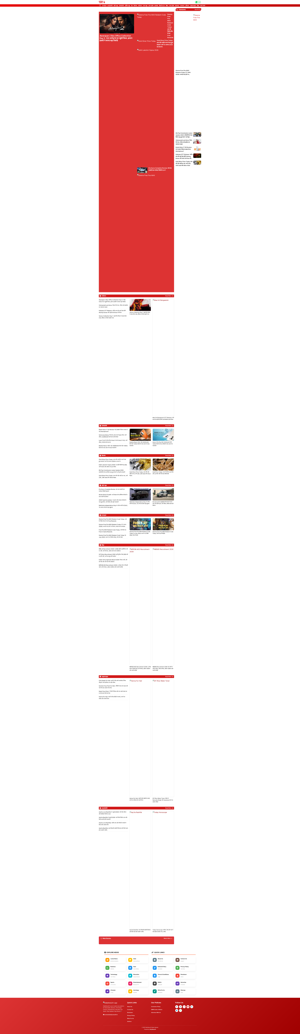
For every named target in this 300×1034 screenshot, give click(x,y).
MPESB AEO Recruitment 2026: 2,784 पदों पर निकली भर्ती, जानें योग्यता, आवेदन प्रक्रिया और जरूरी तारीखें (140, 668)
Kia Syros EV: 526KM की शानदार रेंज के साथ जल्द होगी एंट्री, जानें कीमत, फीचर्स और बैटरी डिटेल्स (163, 503)
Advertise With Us (156, 1012)
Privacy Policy (131, 1015)
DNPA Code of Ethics (156, 1009)
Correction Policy (155, 1006)
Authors (129, 1021)
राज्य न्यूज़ (145, 5)
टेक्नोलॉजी (121, 5)
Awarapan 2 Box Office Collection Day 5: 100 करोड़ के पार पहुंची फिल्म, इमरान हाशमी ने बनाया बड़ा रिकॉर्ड (116, 38)
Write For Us (130, 1018)
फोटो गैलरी (202, 5)
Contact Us (130, 1009)
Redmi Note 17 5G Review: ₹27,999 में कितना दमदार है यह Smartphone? (184, 149)
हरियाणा (187, 5)
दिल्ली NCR (162, 5)
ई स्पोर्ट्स (104, 5)
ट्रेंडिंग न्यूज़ (127, 5)
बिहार (167, 5)
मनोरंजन (140, 5)
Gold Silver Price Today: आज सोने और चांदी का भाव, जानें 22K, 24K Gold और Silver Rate (140, 473)
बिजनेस (135, 5)
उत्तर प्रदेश (150, 5)
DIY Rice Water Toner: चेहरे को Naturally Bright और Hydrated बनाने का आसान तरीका (163, 800)
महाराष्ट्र (177, 5)
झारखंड (156, 5)
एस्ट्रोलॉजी (109, 5)
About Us (129, 1006)
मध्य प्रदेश (171, 5)
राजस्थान (182, 5)
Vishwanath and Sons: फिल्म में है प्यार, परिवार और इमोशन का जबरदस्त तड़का (184, 142)
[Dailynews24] (102, 2)
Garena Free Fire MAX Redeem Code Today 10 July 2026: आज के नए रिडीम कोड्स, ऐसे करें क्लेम (140, 533)
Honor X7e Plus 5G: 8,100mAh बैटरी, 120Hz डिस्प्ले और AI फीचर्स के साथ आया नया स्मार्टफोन (163, 443)
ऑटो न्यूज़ (116, 5)
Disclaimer (130, 1012)
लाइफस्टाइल (193, 5)
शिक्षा (198, 5)
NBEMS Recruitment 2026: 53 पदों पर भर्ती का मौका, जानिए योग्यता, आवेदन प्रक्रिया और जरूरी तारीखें (163, 668)
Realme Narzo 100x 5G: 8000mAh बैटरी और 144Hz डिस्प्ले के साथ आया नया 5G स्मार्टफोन (139, 443)
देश (132, 5)
